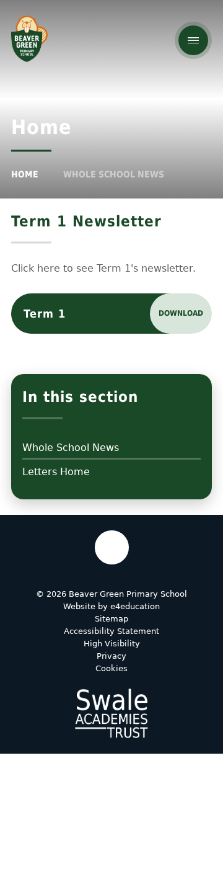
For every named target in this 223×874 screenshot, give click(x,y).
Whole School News (113, 174)
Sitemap (111, 618)
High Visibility (112, 643)
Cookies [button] (111, 668)
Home (24, 174)
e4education (135, 606)
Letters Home (56, 472)
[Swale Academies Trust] (111, 713)
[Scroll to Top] (112, 547)
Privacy (111, 656)
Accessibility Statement (111, 631)
